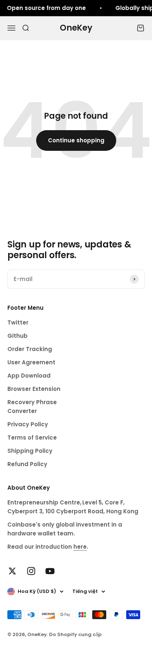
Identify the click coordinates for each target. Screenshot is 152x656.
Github (17, 336)
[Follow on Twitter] (12, 571)
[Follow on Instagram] (31, 571)
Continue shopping (76, 140)
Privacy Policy (27, 424)
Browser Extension (34, 389)
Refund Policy (27, 464)
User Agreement (31, 362)
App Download (29, 375)
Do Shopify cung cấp (75, 634)
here (80, 547)
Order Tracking (29, 349)
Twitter (17, 322)
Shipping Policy (29, 451)
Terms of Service (32, 437)
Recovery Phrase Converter (32, 406)
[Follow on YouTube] (50, 571)
